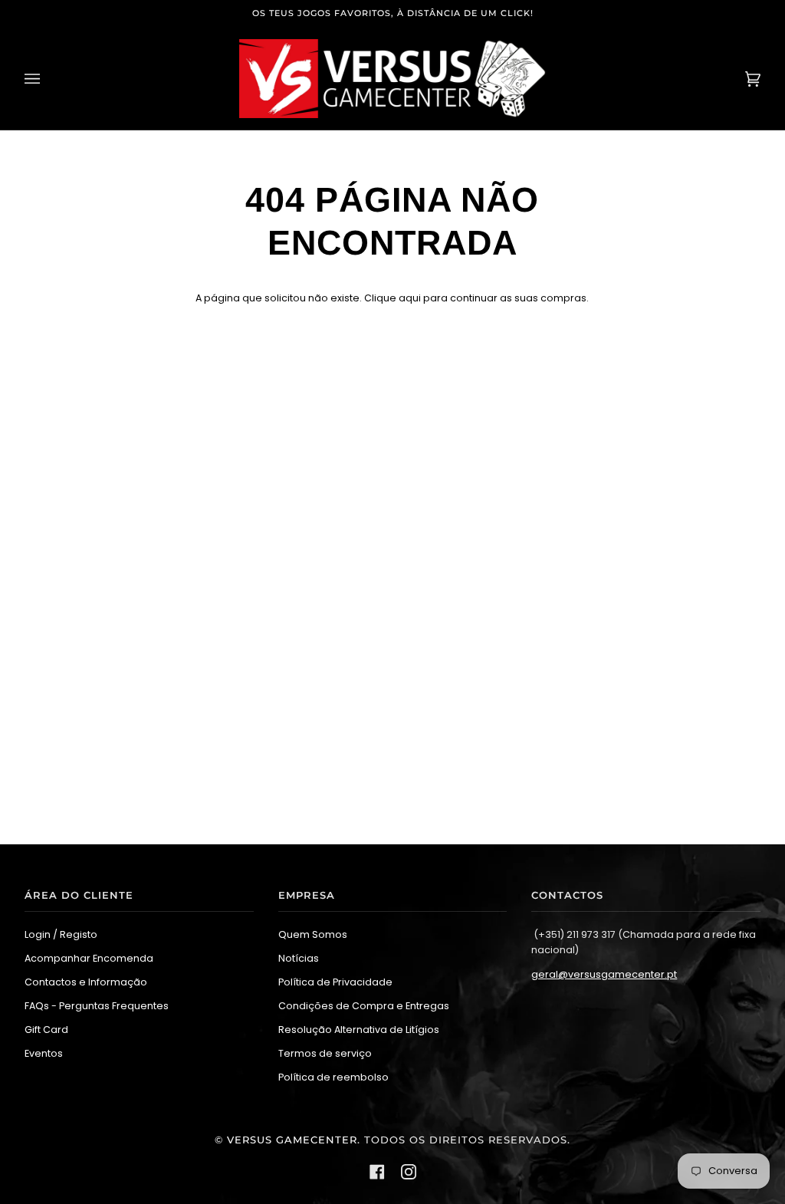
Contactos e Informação (86, 982)
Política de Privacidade (335, 982)
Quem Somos (312, 934)
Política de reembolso (333, 1077)
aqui (410, 297)
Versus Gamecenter (292, 1140)
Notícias (298, 958)
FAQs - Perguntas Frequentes (97, 1005)
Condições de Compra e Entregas (363, 1005)
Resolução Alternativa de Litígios (358, 1029)
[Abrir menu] (48, 79)
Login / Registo (61, 934)
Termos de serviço (325, 1053)
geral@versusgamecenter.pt (604, 974)
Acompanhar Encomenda (89, 958)
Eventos (44, 1053)
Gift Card (46, 1029)
